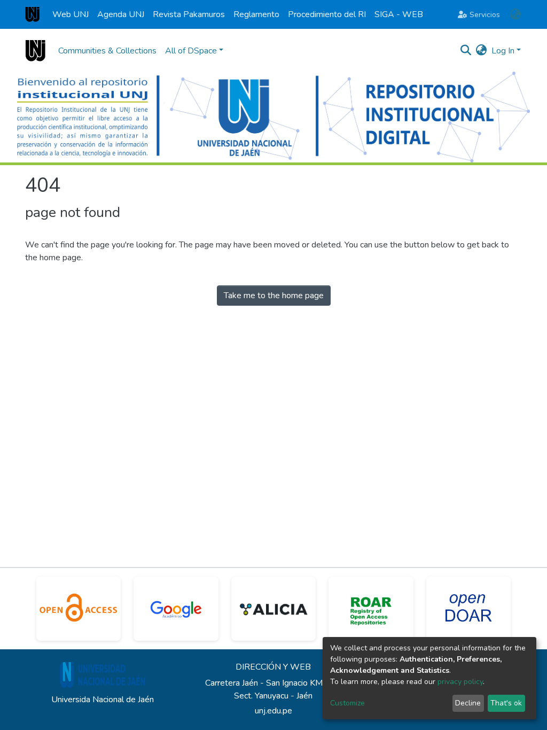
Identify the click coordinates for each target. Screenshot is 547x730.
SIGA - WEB (398, 14)
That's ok (506, 703)
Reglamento (256, 14)
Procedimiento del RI (327, 14)
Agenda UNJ (120, 14)
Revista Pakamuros (189, 14)
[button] (515, 14)
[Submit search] (466, 50)
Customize (347, 703)
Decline (468, 703)
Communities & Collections (107, 51)
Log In (502, 51)
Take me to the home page (274, 295)
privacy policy (460, 682)
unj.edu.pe (273, 711)
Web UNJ (70, 14)
